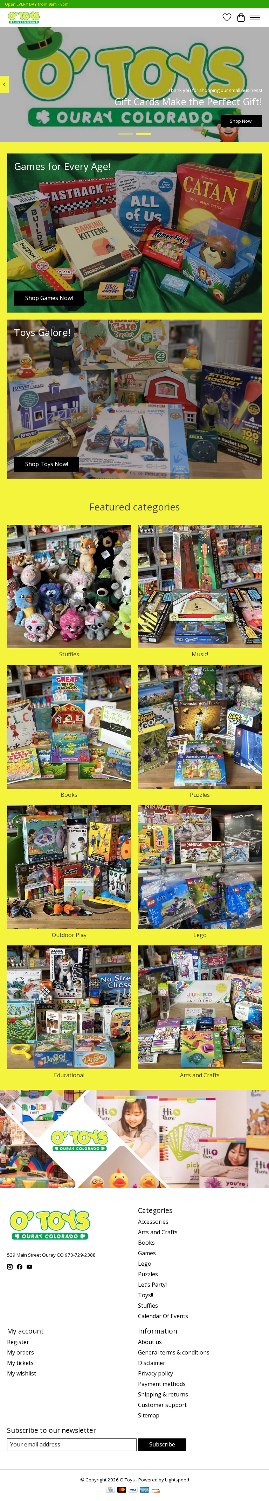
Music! (200, 654)
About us (150, 1342)
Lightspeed (177, 1480)
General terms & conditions (173, 1352)
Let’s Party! (152, 1284)
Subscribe (162, 1444)
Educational (69, 1075)
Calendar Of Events (163, 1316)
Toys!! (145, 1295)
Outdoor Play (69, 935)
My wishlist (21, 1373)
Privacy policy (155, 1373)
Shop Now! (241, 120)
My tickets (20, 1363)
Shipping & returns (163, 1394)
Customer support (162, 1405)
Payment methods (162, 1384)
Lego (200, 935)
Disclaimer (151, 1363)
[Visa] (133, 1490)
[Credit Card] (110, 1490)
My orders (20, 1352)
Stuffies (69, 654)
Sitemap (148, 1415)
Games (147, 1253)
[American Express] (144, 1490)
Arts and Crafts (200, 1075)
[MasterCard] (121, 1490)
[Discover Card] (155, 1490)
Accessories (153, 1221)
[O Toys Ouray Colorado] (24, 17)
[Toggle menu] (255, 17)
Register (18, 1342)
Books (69, 795)
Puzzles (200, 795)
